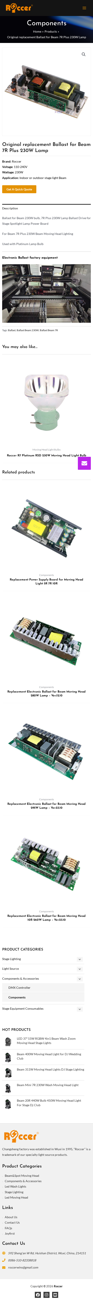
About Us (11, 1217)
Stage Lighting (11, 959)
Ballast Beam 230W (28, 330)
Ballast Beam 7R (49, 330)
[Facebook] (38, 1295)
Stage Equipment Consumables (22, 1008)
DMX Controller (19, 987)
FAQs (8, 1228)
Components (17, 997)
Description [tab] (10, 208)
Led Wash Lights (15, 1186)
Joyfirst (10, 1233)
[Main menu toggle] (84, 8)
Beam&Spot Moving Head (22, 1175)
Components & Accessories (20, 978)
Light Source (10, 968)
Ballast (12, 330)
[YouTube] (55, 1295)
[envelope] (84, 463)
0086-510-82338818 (22, 1260)
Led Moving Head (16, 1197)
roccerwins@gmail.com (23, 1267)
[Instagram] (46, 1295)
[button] (84, 54)
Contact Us (12, 1222)
